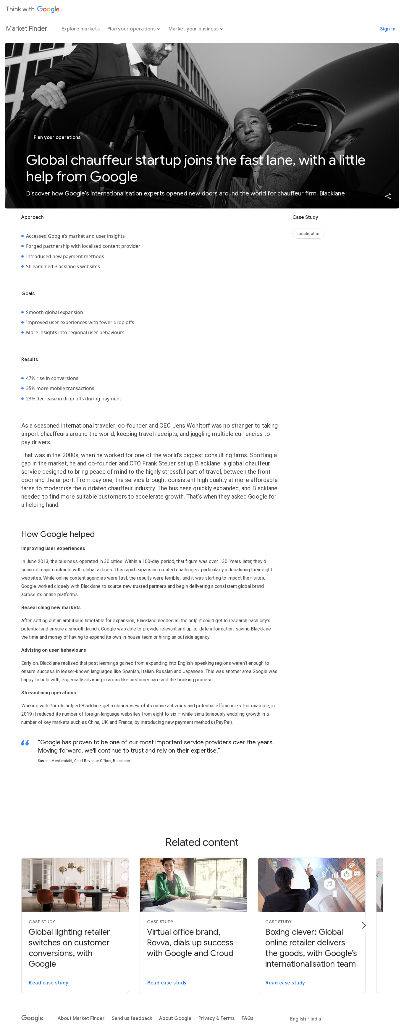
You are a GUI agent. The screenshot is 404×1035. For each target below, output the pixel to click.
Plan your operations (131, 29)
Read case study (49, 983)
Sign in (388, 29)
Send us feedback (132, 1018)
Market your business (194, 29)
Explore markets (81, 29)
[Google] (32, 1018)
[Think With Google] (33, 9)
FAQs (247, 1018)
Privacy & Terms (216, 1018)
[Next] (363, 925)
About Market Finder (81, 1018)
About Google (175, 1018)
